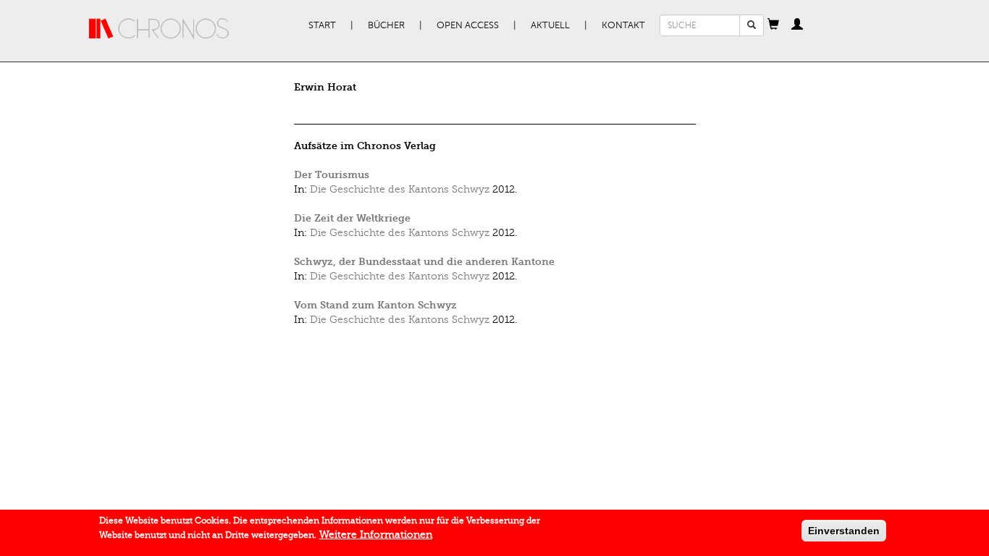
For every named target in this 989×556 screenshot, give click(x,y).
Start (322, 25)
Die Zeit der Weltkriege (352, 218)
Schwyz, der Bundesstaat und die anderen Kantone (424, 262)
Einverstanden (844, 530)
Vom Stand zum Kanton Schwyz (375, 305)
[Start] (159, 29)
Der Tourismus (331, 175)
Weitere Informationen (375, 534)
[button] (773, 25)
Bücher (386, 25)
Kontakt (623, 25)
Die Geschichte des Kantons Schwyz (399, 189)
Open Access (468, 25)
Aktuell (550, 25)
